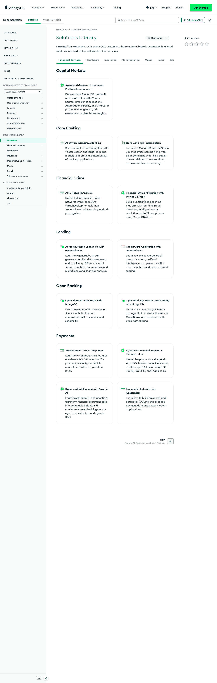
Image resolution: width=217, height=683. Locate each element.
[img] (186, 44)
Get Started (201, 7)
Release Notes (14, 128)
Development (11, 48)
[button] (151, 7)
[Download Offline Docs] (38, 678)
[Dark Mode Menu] (209, 20)
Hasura (10, 193)
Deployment (10, 40)
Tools (7, 71)
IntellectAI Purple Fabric (19, 188)
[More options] (166, 38)
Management (11, 55)
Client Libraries (12, 63)
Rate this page (192, 38)
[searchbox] (147, 20)
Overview (12, 140)
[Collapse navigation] (46, 678)
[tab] (69, 60)
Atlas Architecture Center (84, 29)
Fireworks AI (13, 198)
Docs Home (62, 29)
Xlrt (9, 203)
